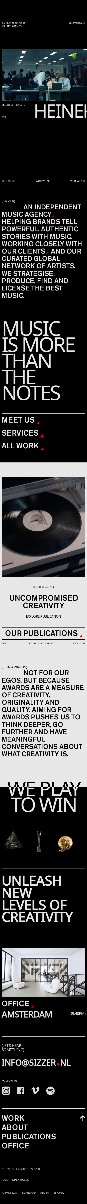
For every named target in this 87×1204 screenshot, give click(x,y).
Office (16, 1004)
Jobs (5, 1180)
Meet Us (19, 419)
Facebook (29, 1193)
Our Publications (42, 633)
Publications (29, 1136)
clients (31, 251)
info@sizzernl (36, 1062)
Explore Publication (43, 616)
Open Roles (20, 1180)
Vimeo (44, 1193)
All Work (21, 445)
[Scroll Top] (82, 1118)
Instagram (9, 1193)
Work (13, 1118)
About (15, 1127)
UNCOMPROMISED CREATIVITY (43, 601)
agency (38, 214)
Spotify (58, 1193)
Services (21, 432)
